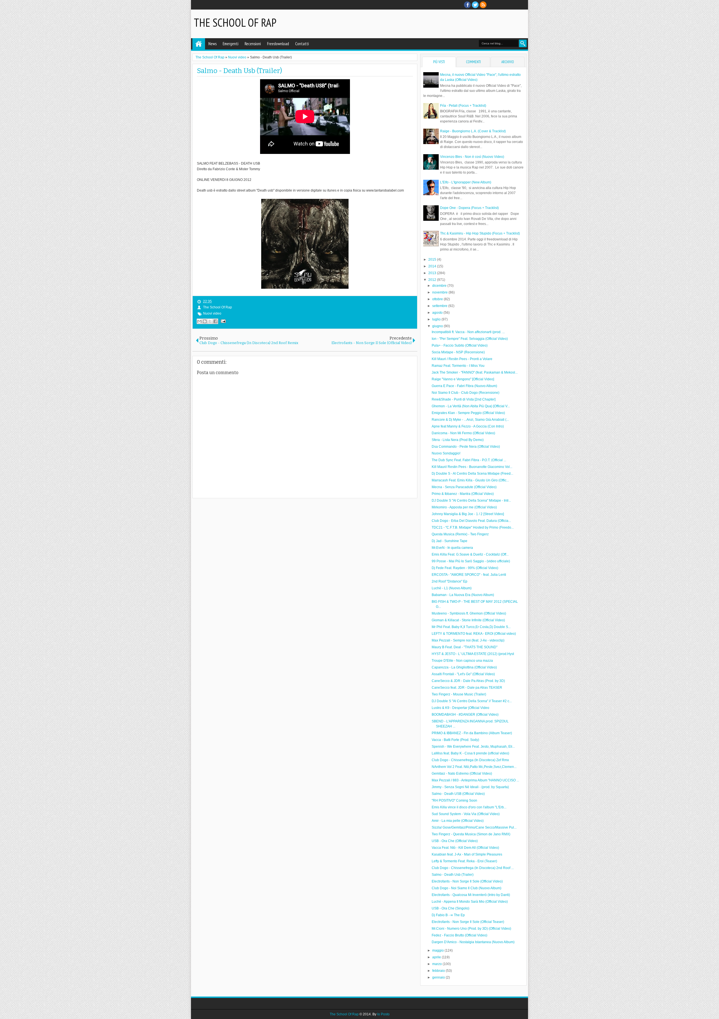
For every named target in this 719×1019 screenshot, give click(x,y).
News (212, 43)
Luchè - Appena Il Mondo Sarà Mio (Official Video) (470, 902)
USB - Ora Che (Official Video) (455, 841)
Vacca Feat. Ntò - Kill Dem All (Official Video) (465, 848)
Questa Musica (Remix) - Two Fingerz (460, 534)
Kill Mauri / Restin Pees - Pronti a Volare (462, 359)
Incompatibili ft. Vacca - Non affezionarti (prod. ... (468, 332)
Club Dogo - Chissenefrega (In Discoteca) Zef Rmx (470, 760)
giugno (438, 326)
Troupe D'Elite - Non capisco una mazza (462, 661)
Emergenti (230, 43)
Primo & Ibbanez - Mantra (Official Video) (463, 494)
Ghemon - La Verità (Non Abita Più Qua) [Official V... (471, 406)
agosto (437, 313)
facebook (467, 4)
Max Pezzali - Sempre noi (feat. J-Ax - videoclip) (468, 640)
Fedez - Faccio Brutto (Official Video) (459, 935)
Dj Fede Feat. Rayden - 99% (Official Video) (465, 568)
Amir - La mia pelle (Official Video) (458, 821)
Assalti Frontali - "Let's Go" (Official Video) (463, 674)
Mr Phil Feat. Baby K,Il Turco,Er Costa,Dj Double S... (471, 627)
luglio (437, 319)
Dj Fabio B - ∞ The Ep (448, 915)
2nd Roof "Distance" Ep (449, 581)
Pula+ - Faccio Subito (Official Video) (460, 345)
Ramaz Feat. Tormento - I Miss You (458, 366)
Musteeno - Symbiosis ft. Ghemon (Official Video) (469, 613)
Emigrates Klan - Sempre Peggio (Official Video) (468, 413)
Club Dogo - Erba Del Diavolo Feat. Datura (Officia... (471, 521)
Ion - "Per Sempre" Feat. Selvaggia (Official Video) (470, 339)
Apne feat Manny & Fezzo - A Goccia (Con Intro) (468, 426)
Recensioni (253, 43)
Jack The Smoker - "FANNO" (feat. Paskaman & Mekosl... (475, 372)
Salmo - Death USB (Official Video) (458, 794)
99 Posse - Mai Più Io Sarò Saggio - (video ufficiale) (471, 561)
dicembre (439, 286)
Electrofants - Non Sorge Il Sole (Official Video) (467, 881)
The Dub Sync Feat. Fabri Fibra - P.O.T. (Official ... (469, 460)
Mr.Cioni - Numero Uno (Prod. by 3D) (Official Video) (471, 929)
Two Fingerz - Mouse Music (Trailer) (459, 694)
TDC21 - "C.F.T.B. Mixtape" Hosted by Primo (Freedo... (473, 527)
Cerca (523, 43)
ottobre (438, 299)
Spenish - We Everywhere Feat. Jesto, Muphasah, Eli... (473, 747)
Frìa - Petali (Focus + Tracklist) (463, 106)
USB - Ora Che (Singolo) (450, 908)
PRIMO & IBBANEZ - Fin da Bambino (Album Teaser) (472, 733)
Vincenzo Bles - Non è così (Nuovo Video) (472, 157)
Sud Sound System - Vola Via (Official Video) (466, 814)
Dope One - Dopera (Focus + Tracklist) (469, 208)
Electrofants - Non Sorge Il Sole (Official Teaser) (468, 922)
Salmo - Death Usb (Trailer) (239, 71)
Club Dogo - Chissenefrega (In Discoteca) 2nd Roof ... (473, 868)
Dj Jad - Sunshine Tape (449, 541)
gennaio (439, 977)
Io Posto (383, 1014)
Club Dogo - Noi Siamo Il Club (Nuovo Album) (466, 888)
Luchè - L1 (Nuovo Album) (452, 588)
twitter (475, 4)
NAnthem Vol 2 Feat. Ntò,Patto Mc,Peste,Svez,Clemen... (474, 767)
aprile (437, 957)
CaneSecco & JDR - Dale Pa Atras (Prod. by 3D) (468, 681)
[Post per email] (222, 321)
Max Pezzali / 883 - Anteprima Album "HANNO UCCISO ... (475, 780)
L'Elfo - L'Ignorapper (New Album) (465, 182)
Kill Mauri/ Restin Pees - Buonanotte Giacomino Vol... (472, 467)
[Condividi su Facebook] (215, 321)
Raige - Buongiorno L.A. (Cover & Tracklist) (473, 131)
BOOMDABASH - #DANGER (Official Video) (465, 715)
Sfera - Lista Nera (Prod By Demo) (458, 440)
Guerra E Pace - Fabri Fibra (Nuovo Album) (464, 386)
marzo (437, 964)
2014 (432, 266)
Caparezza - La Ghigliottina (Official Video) (464, 667)
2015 (432, 259)
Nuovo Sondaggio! (446, 453)
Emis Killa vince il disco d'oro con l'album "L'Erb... (469, 807)
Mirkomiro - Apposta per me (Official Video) (464, 507)
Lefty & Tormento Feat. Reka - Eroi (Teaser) (464, 861)
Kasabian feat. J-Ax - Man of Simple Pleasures (467, 854)
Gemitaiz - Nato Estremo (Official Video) (462, 773)
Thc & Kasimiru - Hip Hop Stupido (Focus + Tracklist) (480, 233)
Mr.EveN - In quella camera (452, 548)
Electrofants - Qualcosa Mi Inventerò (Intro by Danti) (471, 895)
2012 (432, 280)
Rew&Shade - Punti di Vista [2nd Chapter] (463, 399)
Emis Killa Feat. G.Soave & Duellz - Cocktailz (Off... (470, 554)
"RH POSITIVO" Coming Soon (454, 800)
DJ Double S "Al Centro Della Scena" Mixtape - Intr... (471, 500)
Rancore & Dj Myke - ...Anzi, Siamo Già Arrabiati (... (470, 420)
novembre (440, 292)
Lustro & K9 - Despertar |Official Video (460, 708)
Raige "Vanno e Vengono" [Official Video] (463, 379)
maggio (438, 950)
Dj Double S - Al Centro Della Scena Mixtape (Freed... (472, 474)
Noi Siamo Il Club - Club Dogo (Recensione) (465, 393)
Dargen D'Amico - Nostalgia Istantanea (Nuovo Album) (473, 942)
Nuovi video (212, 313)
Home (198, 43)
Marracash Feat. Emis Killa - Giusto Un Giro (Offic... (470, 480)
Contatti (302, 43)
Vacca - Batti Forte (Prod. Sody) (455, 740)
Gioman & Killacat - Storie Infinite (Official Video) (468, 620)
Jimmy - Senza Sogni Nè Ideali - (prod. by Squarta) (470, 787)
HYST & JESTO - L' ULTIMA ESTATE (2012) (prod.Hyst (473, 654)
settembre (440, 306)
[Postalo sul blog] (205, 321)
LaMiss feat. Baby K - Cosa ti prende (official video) (470, 753)
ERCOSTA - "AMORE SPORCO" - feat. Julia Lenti (469, 575)
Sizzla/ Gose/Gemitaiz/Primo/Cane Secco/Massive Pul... (474, 827)
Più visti (439, 62)
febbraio (439, 971)
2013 (432, 273)
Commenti (473, 62)
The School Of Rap (235, 22)
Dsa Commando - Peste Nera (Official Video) (466, 447)
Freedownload (278, 43)
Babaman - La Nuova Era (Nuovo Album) (463, 595)
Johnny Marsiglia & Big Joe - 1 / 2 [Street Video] (468, 514)
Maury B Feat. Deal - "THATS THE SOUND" (464, 647)
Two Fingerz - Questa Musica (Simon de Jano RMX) (471, 834)
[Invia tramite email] (199, 321)
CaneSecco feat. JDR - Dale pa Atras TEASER (467, 688)
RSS (483, 4)
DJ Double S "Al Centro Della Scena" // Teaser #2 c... (472, 701)
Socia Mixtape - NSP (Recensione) (458, 352)
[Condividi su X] (210, 321)
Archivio (507, 62)
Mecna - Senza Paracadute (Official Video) (464, 487)
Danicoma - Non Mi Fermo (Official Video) (463, 433)
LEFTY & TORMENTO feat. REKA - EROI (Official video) (474, 634)
